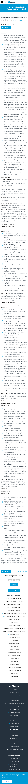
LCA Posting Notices (15, 700)
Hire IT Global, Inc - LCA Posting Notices (14, 703)
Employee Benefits (14, 738)
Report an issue (23, 571)
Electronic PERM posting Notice (14, 706)
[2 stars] (11, 580)
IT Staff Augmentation (15, 712)
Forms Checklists (15, 752)
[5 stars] (19, 580)
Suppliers (15, 697)
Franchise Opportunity (15, 695)
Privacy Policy (14, 591)
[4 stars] (16, 580)
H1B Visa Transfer (15, 758)
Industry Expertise (15, 723)
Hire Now (6, 27)
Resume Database (14, 726)
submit (14, 584)
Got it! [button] (7, 781)
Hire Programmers (14, 715)
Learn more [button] (5, 777)
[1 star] (8, 580)
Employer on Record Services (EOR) (14, 749)
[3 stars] (14, 580)
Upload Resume (14, 735)
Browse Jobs (15, 733)
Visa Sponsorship (15, 746)
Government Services (15, 718)
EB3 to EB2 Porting (14, 766)
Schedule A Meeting (14, 692)
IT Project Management (14, 720)
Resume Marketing (14, 741)
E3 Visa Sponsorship (14, 761)
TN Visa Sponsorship (15, 764)
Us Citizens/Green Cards (14, 743)
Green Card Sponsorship (14, 769)
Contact (15, 689)
